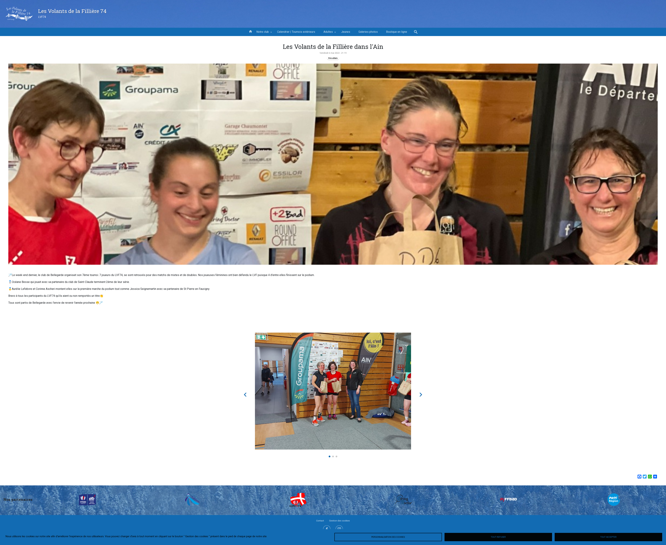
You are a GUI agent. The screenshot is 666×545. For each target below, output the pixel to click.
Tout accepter (608, 537)
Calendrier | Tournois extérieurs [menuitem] (296, 31)
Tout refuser (498, 537)
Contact (320, 520)
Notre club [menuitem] (260, 33)
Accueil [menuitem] (250, 31)
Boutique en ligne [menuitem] (396, 31)
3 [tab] (336, 456)
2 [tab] (333, 456)
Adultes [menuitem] (326, 33)
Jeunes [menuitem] (345, 31)
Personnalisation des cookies (388, 537)
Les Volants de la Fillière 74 (72, 10)
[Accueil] (19, 14)
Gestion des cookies (339, 520)
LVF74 (42, 17)
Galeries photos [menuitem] (368, 31)
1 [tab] (329, 456)
